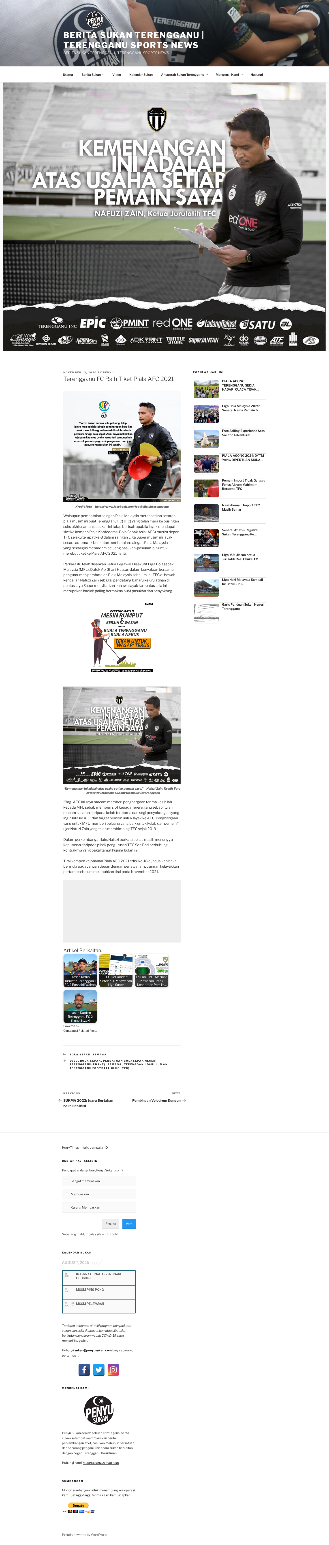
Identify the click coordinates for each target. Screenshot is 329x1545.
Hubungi (257, 74)
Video (116, 74)
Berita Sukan (91, 74)
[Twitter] (99, 1370)
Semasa (100, 1054)
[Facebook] (84, 1370)
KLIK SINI (112, 1234)
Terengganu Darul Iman (146, 1064)
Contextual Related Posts (80, 1030)
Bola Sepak (80, 1054)
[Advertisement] (122, 911)
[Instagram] (113, 1370)
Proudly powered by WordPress (84, 1535)
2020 (74, 1060)
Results (110, 1224)
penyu (108, 372)
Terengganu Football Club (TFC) (100, 1068)
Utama (68, 74)
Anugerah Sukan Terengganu (182, 74)
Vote (129, 1224)
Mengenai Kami (227, 74)
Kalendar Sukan (141, 74)
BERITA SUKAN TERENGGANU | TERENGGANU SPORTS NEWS (134, 40)
